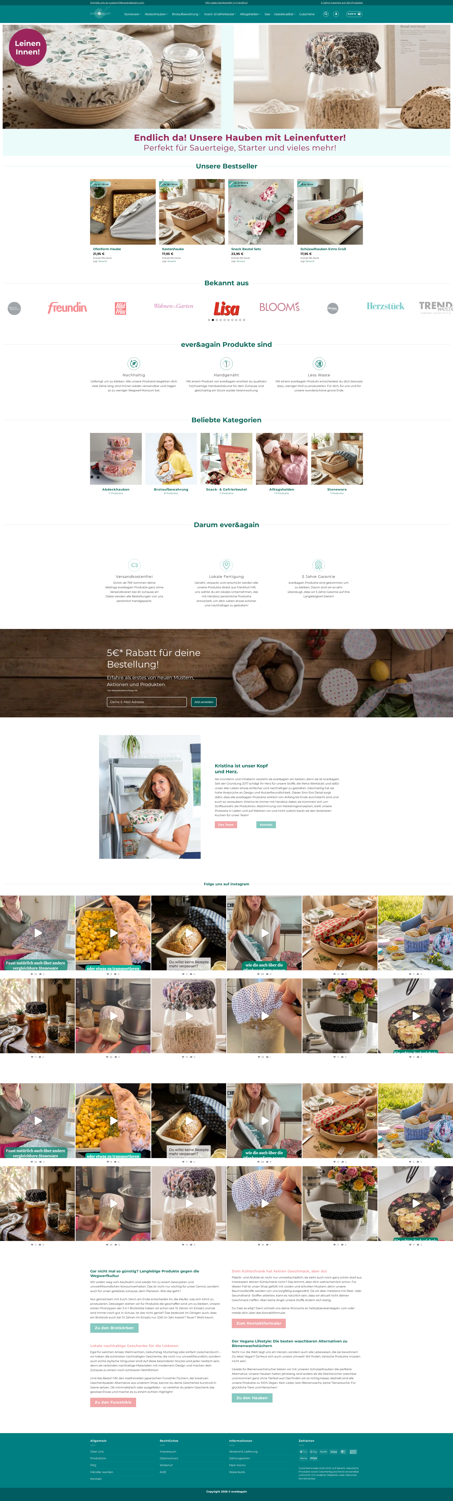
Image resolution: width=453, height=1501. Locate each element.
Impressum (168, 1451)
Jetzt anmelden (203, 702)
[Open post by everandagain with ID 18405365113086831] (264, 933)
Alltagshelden (249, 14)
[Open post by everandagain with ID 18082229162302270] (339, 933)
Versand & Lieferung (243, 1451)
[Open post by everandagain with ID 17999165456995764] (415, 1015)
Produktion (98, 1458)
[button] (326, 14)
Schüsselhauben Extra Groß (323, 249)
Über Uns (97, 1451)
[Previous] (4, 89)
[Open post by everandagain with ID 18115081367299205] (188, 1015)
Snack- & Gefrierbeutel (219, 14)
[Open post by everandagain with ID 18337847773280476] (37, 1015)
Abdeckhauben (155, 14)
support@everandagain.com (126, 2)
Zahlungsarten (239, 1458)
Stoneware (131, 14)
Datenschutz (169, 1458)
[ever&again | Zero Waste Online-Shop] (100, 12)
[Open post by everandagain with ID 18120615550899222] (415, 933)
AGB (163, 1472)
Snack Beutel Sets (246, 249)
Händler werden (101, 1472)
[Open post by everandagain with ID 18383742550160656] (339, 1015)
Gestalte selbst (283, 14)
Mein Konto (237, 1465)
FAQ (93, 1465)
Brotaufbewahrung (185, 14)
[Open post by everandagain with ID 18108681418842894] (37, 933)
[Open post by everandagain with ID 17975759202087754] (188, 933)
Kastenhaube (173, 249)
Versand (102, 261)
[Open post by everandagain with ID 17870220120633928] (113, 933)
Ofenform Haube (107, 249)
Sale (267, 14)
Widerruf (166, 1465)
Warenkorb (237, 1472)
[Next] (448, 89)
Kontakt (96, 1478)
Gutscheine (306, 14)
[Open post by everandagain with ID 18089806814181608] (264, 1015)
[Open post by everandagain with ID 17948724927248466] (113, 1015)
